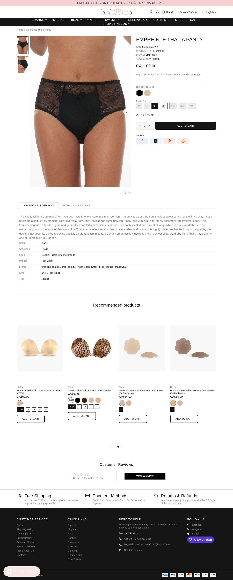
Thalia (156, 58)
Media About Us (25, 550)
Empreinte (151, 54)
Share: (140, 135)
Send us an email (133, 550)
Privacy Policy (24, 537)
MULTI (70, 400)
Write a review (145, 476)
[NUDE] (91, 400)
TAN (98, 400)
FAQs (20, 525)
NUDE (19, 403)
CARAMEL (147, 93)
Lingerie (72, 529)
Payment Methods (26, 542)
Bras (70, 533)
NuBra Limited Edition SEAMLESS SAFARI (89, 390)
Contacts (21, 555)
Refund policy (24, 533)
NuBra (20, 387)
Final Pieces (74, 559)
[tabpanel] (39, 372)
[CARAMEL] (147, 93)
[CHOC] (84, 400)
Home (20, 29)
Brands (72, 525)
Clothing (72, 550)
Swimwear (73, 542)
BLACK (139, 93)
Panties (160, 50)
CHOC (84, 400)
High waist (47, 260)
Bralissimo (116, 12)
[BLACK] (77, 400)
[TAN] (98, 400)
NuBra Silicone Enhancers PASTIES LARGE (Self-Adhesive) (141, 392)
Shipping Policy (25, 529)
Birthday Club (75, 555)
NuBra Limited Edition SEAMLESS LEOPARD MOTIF (39, 392)
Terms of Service (26, 546)
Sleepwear (73, 546)
